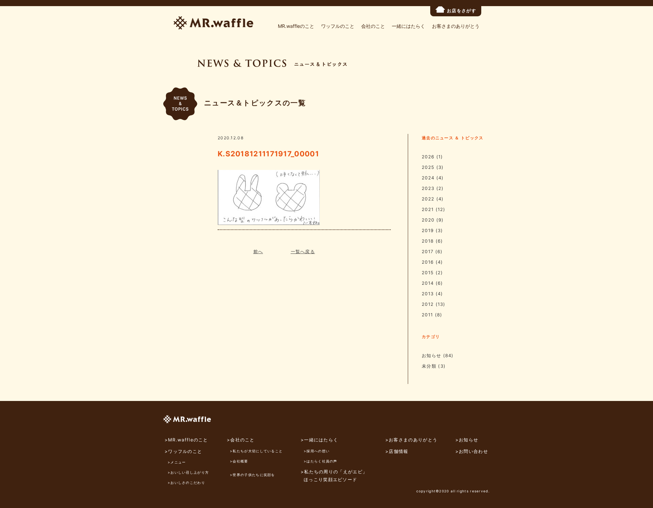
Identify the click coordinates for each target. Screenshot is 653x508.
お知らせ (431, 355)
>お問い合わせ (471, 451)
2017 (427, 251)
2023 (428, 188)
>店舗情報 (396, 451)
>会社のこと (241, 439)
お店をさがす (461, 10)
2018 (428, 241)
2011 (427, 314)
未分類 (429, 366)
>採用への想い (317, 451)
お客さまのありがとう (456, 26)
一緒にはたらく (408, 26)
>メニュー (177, 462)
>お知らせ (467, 439)
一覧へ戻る (303, 251)
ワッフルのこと (337, 26)
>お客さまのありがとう (411, 439)
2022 (428, 199)
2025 (428, 167)
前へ (258, 251)
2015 (428, 272)
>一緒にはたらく (319, 439)
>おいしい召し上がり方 (188, 472)
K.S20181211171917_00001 (268, 154)
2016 (428, 262)
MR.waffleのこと (296, 26)
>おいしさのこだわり (186, 482)
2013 (428, 293)
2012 (428, 304)
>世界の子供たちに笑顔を (252, 475)
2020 (428, 220)
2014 (428, 283)
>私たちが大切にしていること (256, 451)
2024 (428, 177)
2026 (428, 156)
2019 (428, 230)
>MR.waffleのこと (186, 439)
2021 (428, 209)
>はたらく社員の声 (320, 461)
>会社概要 (239, 461)
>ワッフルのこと (183, 451)
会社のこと (373, 26)
